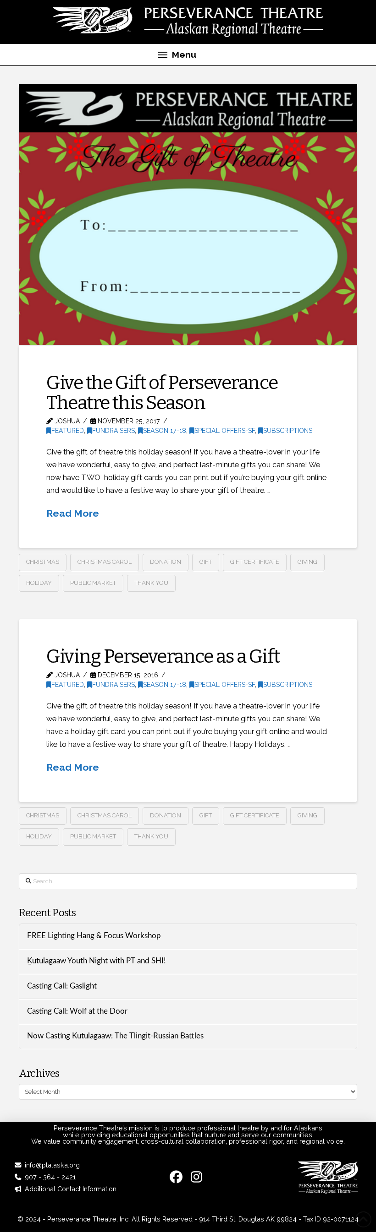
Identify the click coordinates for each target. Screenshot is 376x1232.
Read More (72, 513)
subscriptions (287, 430)
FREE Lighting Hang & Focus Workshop (95, 936)
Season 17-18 (164, 430)
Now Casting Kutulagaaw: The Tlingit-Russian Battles (115, 1036)
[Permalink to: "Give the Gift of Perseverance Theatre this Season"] (188, 214)
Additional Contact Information (70, 1189)
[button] (177, 55)
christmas (42, 561)
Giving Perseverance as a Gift (162, 656)
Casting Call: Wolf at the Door (77, 1011)
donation (165, 561)
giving (307, 561)
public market (93, 582)
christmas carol (104, 561)
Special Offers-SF (224, 430)
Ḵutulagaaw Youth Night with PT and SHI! (96, 961)
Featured (67, 430)
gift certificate (254, 561)
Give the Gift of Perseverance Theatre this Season (161, 392)
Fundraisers (113, 430)
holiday (39, 582)
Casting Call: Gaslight (62, 986)
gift (205, 561)
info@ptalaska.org (52, 1165)
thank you (151, 582)
